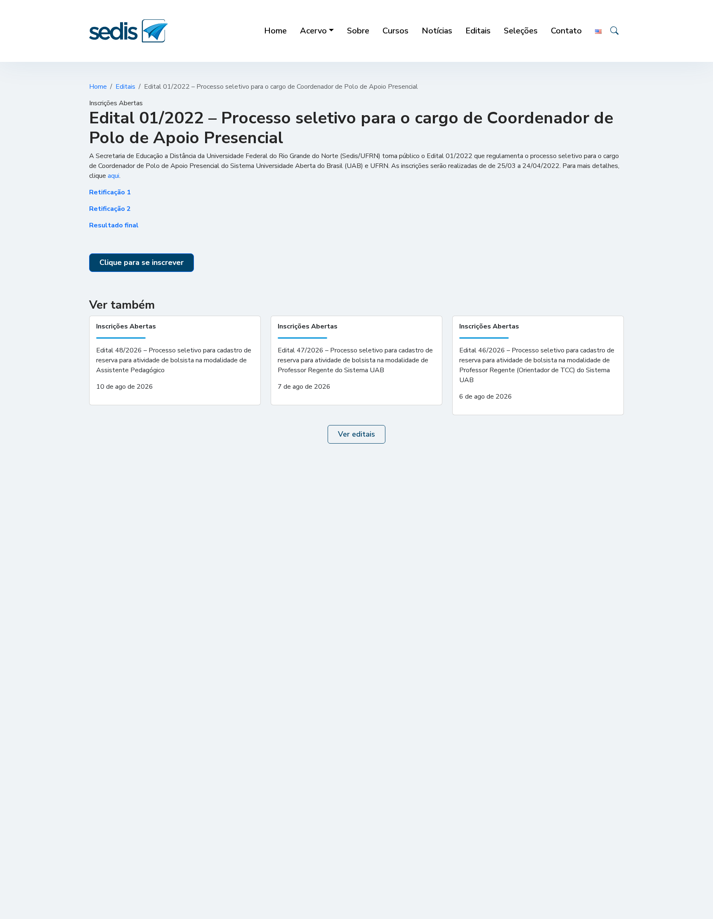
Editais (125, 86)
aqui (113, 175)
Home (98, 86)
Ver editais (356, 434)
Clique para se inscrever (141, 262)
